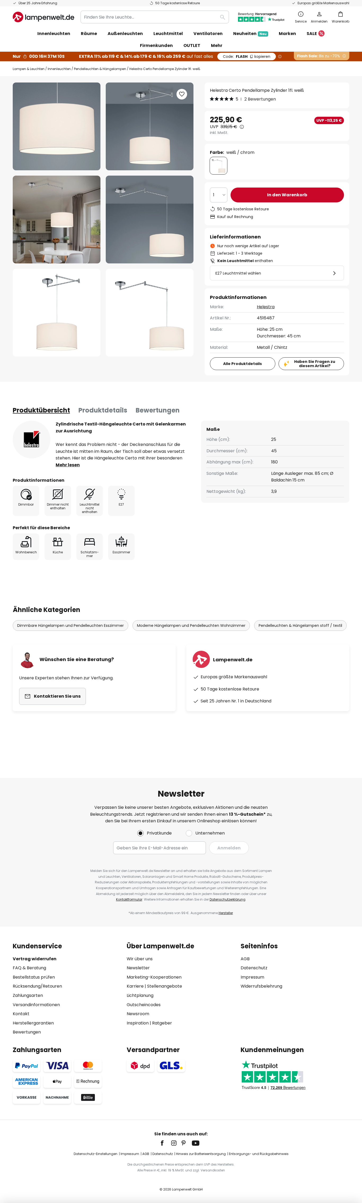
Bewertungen (158, 410)
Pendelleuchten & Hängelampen (100, 69)
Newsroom (138, 1014)
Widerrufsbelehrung (261, 986)
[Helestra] (31, 439)
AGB (245, 959)
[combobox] (155, 17)
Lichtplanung (140, 995)
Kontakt (21, 1014)
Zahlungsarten (28, 995)
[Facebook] (165, 1143)
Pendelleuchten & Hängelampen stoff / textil (300, 625)
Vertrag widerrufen (34, 959)
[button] (56, 219)
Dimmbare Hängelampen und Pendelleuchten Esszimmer (70, 625)
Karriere (135, 986)
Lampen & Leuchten (29, 69)
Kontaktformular (129, 899)
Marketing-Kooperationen (154, 977)
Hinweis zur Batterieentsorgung (201, 1154)
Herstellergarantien (33, 1023)
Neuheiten (250, 34)
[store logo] (43, 17)
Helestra (266, 307)
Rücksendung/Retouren (37, 986)
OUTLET (191, 45)
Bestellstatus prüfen (34, 977)
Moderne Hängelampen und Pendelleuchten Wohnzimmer (191, 625)
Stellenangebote (164, 986)
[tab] (41, 410)
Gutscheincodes (144, 1005)
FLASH (246, 56)
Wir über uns (140, 959)
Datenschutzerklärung (227, 899)
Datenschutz (254, 968)
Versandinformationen (36, 1005)
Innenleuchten (59, 69)
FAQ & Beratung (29, 968)
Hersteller (226, 913)
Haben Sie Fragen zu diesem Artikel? (314, 364)
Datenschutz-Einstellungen (95, 1154)
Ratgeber (162, 1023)
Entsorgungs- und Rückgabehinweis (259, 1154)
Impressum (252, 977)
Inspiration (138, 1023)
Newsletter (138, 968)
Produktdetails (102, 410)
